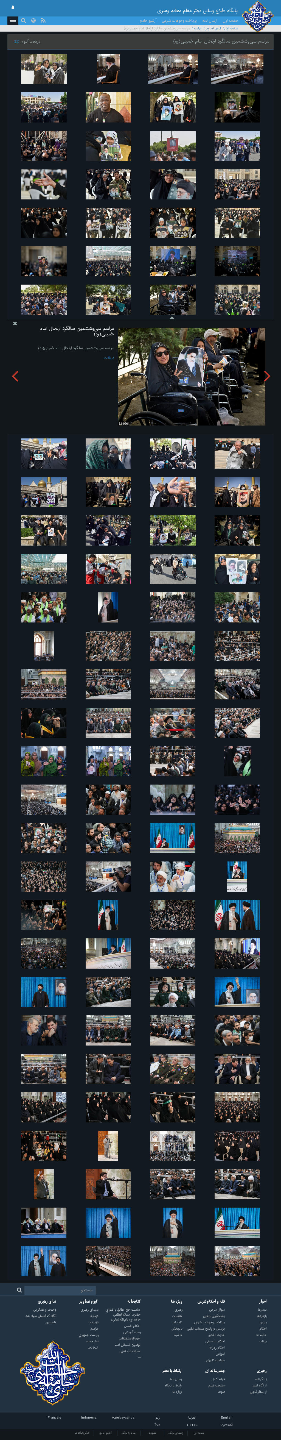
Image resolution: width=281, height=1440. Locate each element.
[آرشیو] (119, 1357)
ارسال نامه (209, 20)
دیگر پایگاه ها (82, 1433)
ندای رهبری (47, 1302)
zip (16, 41)
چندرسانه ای (215, 1371)
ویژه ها (176, 1302)
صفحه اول (230, 20)
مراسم (197, 28)
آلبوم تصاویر (213, 28)
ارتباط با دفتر (172, 1371)
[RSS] (43, 20)
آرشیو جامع (148, 20)
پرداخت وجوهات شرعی (179, 20)
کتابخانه (133, 1302)
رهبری (262, 1371)
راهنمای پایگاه (175, 1433)
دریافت (109, 358)
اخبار (263, 1302)
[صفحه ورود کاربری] (12, 7)
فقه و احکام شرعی (211, 1302)
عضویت (152, 1433)
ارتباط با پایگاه (129, 1433)
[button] (12, 20)
